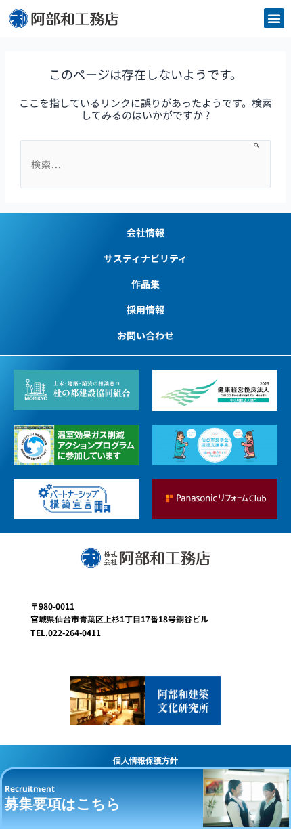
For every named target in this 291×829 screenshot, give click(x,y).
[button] (274, 18)
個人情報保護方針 (145, 760)
